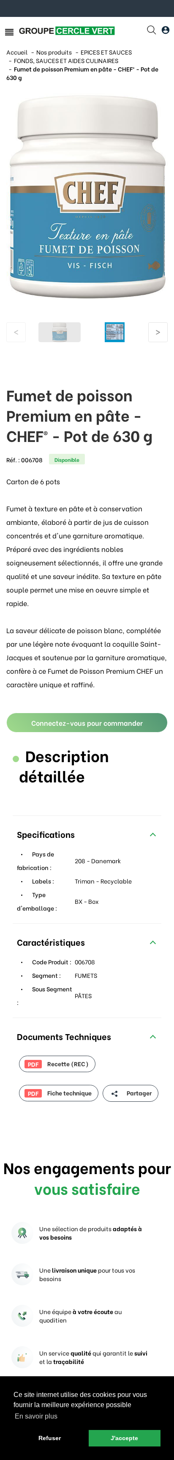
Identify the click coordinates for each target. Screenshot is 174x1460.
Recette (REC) (58, 1063)
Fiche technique (60, 1093)
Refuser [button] (49, 1438)
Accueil (16, 51)
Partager (138, 1092)
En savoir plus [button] (36, 1416)
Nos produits (54, 51)
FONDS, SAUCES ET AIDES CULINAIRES (66, 60)
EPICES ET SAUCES (106, 51)
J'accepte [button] (124, 1438)
